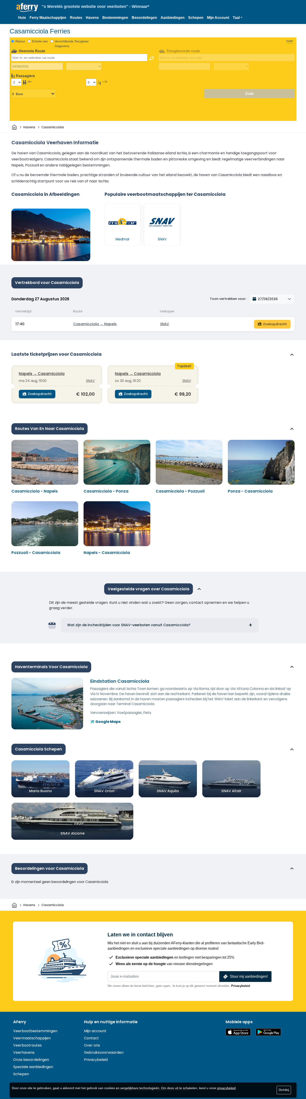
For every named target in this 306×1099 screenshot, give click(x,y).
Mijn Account (218, 18)
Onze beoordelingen (31, 1059)
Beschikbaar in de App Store (238, 1032)
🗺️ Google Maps (105, 721)
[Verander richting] (151, 58)
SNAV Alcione (72, 833)
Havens (92, 18)
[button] (237, 17)
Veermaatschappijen (32, 1038)
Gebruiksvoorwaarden (103, 1052)
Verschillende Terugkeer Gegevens (72, 43)
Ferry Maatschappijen (48, 18)
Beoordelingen (144, 18)
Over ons (92, 1045)
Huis (22, 18)
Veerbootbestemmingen (35, 1031)
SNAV (164, 324)
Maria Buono (40, 791)
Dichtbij (284, 1090)
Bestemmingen (115, 18)
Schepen (195, 18)
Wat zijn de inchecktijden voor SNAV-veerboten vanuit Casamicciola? (128, 625)
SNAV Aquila (168, 791)
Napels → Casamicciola (42, 373)
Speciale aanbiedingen (33, 1066)
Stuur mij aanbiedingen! (249, 976)
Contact (91, 1038)
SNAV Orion (104, 791)
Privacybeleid (240, 986)
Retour (20, 41)
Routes (76, 18)
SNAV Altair (231, 791)
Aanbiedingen (173, 18)
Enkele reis (40, 41)
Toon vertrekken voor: (228, 299)
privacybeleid (226, 1088)
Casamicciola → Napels (95, 324)
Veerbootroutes (27, 1045)
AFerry (19, 1022)
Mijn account (95, 1031)
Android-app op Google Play (268, 1032)
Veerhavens (23, 1052)
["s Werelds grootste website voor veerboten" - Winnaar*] (27, 7)
